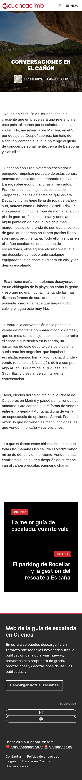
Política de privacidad (43, 756)
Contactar (13, 756)
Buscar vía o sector (20, 766)
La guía (11, 761)
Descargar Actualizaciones (34, 685)
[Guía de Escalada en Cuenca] (23, 5)
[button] (60, 5)
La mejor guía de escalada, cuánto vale (40, 525)
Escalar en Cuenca (36, 761)
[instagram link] (41, 712)
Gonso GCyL (33, 79)
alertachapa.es (60, 747)
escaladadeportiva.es (26, 747)
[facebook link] (41, 719)
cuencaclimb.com (40, 742)
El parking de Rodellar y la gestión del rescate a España (42, 571)
